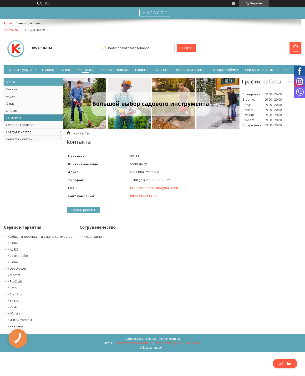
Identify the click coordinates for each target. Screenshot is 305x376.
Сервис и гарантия (259, 69)
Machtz (15, 275)
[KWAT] (15, 48)
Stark (13, 288)
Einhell (14, 243)
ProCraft (16, 281)
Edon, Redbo (19, 255)
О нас (66, 69)
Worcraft (16, 313)
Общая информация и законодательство (41, 236)
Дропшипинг (95, 236)
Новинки (141, 69)
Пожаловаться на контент (133, 343)
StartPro (16, 294)
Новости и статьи (19, 139)
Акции (10, 96)
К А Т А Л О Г (155, 12)
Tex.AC (15, 301)
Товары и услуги (19, 69)
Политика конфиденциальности (178, 343)
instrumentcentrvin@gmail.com (154, 187)
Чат (289, 364)
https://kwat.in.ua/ (144, 196)
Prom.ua (174, 339)
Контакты (85, 69)
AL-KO (14, 249)
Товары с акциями (114, 69)
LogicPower (18, 268)
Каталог (12, 89)
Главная (48, 69)
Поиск (186, 48)
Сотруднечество (18, 132)
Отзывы (162, 69)
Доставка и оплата (190, 69)
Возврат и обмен (225, 69)
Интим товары (21, 320)
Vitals (14, 307)
